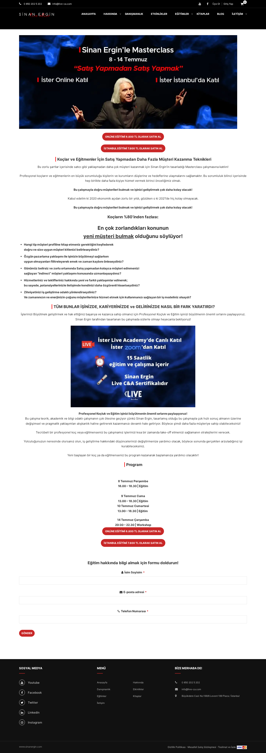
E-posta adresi (135, 592)
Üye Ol (216, 3)
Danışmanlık (134, 13)
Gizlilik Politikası (177, 747)
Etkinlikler (159, 13)
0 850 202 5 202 (32, 3)
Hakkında (110, 13)
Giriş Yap (228, 3)
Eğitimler (182, 13)
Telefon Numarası (134, 611)
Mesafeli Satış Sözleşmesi (202, 747)
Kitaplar (203, 13)
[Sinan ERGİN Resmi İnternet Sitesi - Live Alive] (42, 14)
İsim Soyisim (134, 572)
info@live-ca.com (62, 3)
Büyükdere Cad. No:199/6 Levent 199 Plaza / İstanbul (211, 695)
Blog (220, 13)
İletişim (237, 13)
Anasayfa (88, 13)
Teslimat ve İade (227, 747)
